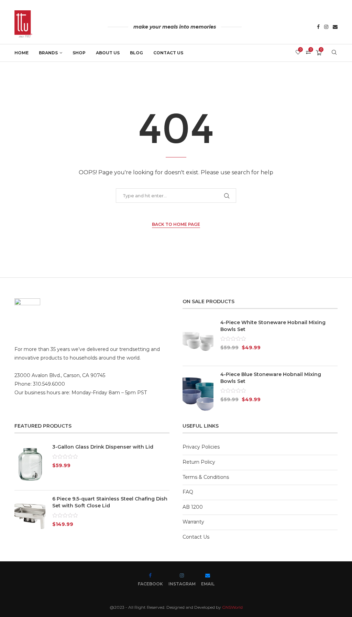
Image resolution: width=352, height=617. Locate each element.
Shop (79, 52)
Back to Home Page (176, 224)
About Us (108, 52)
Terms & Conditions (206, 477)
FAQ (188, 492)
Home (21, 52)
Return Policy (199, 462)
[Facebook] (318, 27)
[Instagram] (326, 27)
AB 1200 (193, 507)
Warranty (193, 522)
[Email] (335, 27)
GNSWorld (232, 607)
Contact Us (168, 52)
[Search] (334, 53)
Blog (136, 52)
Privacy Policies (201, 447)
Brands (48, 52)
